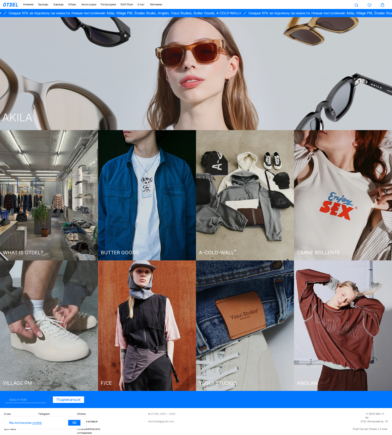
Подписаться (68, 399)
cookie (37, 422)
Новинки (28, 4)
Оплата (81, 413)
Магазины (156, 4)
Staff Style (126, 4)
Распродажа (108, 4)
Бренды (43, 4)
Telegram (44, 413)
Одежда (58, 4)
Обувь (72, 4)
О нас (140, 4)
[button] (356, 5)
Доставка (10, 429)
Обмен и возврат (87, 421)
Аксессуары (88, 4)
